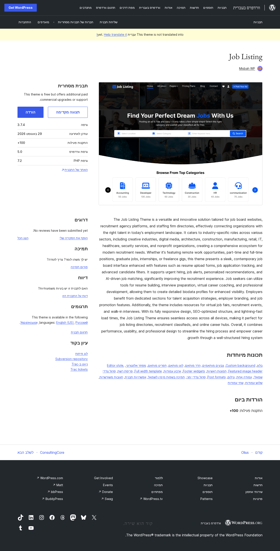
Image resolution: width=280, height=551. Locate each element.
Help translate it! (111, 34)
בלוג (259, 365)
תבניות (258, 22)
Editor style (115, 365)
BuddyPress (52, 499)
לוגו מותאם (175, 365)
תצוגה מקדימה (68, 112)
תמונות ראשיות (217, 371)
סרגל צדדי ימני (196, 377)
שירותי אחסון (253, 492)
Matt (58, 485)
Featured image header (245, 371)
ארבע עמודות (172, 371)
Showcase (205, 478)
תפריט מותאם (157, 365)
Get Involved (103, 478)
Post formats (216, 377)
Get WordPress (21, 7)
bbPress (55, 492)
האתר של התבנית (76, 169)
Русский (81, 322)
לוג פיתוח (81, 353)
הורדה (30, 112)
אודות (258, 478)
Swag (107, 499)
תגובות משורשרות (111, 377)
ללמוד (159, 478)
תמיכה (158, 485)
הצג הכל (23, 238)
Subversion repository (71, 359)
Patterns (206, 499)
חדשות (258, 485)
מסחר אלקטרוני (136, 365)
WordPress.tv (151, 499)
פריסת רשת (125, 371)
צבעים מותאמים (213, 365)
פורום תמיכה (79, 267)
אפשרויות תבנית (135, 377)
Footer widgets (194, 371)
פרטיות (257, 499)
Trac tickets (79, 369)
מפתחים (157, 492)
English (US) (65, 322)
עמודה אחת (244, 377)
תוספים (208, 492)
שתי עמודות (235, 383)
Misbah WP (247, 68)
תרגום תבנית (79, 332)
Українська (28, 322)
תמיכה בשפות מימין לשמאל (166, 377)
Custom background (240, 365)
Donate (105, 492)
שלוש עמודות (253, 383)
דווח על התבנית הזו (75, 296)
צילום (231, 377)
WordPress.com (50, 478)
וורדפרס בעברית (211, 523)
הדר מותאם (193, 365)
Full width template (148, 371)
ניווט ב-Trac (80, 364)
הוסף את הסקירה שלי (74, 238)
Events (108, 485)
